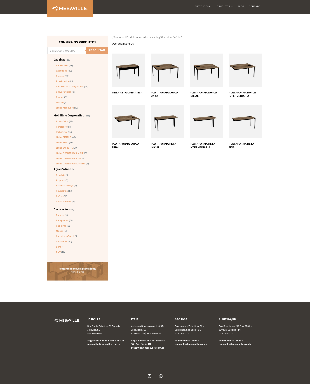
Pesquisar (97, 50)
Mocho (60, 103)
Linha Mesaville (65, 108)
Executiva (61, 71)
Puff (58, 252)
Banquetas (62, 221)
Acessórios (62, 122)
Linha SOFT (62, 143)
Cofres (60, 196)
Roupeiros (62, 191)
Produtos (223, 6)
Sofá (58, 247)
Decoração (60, 209)
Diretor (60, 76)
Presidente (62, 82)
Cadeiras (59, 60)
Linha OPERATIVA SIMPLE (70, 153)
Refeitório (62, 127)
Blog (241, 6)
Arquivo (60, 181)
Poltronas (61, 242)
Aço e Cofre (61, 169)
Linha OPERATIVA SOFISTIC (70, 164)
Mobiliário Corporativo (68, 116)
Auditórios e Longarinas (70, 87)
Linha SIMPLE (63, 137)
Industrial (61, 132)
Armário (60, 175)
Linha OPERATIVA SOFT (68, 159)
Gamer (60, 97)
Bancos (60, 215)
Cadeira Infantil (65, 236)
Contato (254, 6)
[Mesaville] (70, 8)
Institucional (203, 6)
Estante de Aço (64, 186)
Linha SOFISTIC (64, 148)
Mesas (59, 231)
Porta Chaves (63, 202)
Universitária (63, 92)
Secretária (62, 66)
